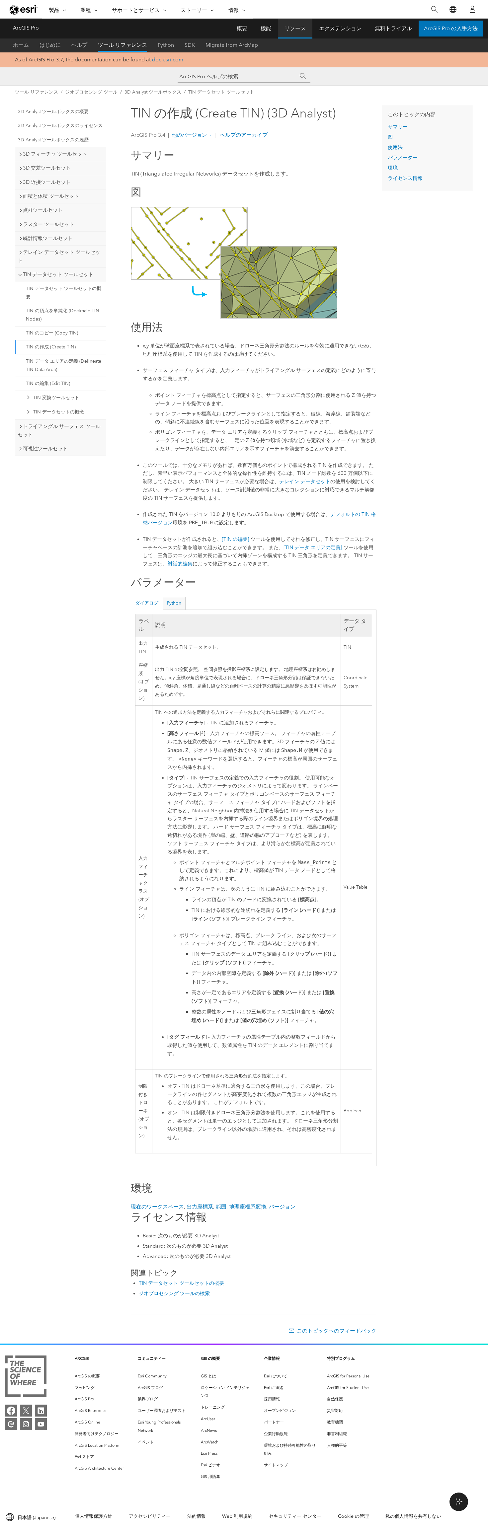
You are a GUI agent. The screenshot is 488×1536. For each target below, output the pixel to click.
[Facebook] (11, 1411)
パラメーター (403, 158)
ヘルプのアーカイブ (243, 135)
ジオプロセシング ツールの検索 (174, 1293)
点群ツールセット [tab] (43, 210)
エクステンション (340, 28)
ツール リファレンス (122, 45)
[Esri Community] (11, 1424)
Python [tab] (174, 603)
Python (166, 45)
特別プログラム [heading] (341, 1358)
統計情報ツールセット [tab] (48, 238)
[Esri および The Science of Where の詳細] (25, 1377)
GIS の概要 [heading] (210, 1358)
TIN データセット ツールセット (221, 92)
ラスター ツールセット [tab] (48, 224)
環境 (393, 168)
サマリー (398, 127)
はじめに (50, 45)
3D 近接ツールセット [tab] (47, 182)
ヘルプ (79, 45)
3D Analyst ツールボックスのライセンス (60, 125)
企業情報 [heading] (272, 1358)
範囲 (221, 1207)
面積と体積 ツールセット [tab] (51, 196)
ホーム (21, 45)
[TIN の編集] (235, 539)
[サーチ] (303, 76)
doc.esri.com (167, 59)
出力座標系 (200, 1207)
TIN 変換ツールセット (56, 398)
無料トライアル (393, 28)
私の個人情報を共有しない (413, 1516)
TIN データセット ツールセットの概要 (63, 293)
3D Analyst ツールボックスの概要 (53, 111)
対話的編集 (180, 564)
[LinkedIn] (41, 1411)
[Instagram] (26, 1424)
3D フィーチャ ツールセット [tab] (55, 154)
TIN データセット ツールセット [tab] (58, 274)
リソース (295, 28)
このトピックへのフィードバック (336, 1331)
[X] (26, 1411)
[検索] (434, 9)
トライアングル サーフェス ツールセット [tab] (59, 430)
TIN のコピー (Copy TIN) (52, 333)
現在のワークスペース (157, 1207)
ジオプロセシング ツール (91, 92)
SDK (190, 45)
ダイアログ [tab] (146, 603)
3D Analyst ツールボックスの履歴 (53, 140)
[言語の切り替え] (453, 9)
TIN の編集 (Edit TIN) (48, 383)
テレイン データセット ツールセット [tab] (59, 256)
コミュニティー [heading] (152, 1358)
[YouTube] (41, 1424)
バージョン (282, 1207)
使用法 (395, 147)
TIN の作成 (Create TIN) (51, 347)
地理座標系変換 (247, 1207)
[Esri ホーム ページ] (24, 9)
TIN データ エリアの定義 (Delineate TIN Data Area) (63, 365)
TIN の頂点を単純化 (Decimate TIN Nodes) (62, 315)
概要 (242, 28)
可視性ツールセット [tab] (45, 449)
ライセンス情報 (405, 178)
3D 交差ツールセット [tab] (47, 168)
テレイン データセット (304, 481)
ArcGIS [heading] (82, 1358)
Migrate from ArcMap (231, 45)
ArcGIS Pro (26, 28)
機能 (266, 28)
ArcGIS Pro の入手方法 (451, 28)
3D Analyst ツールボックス (152, 92)
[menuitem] (101, 1376)
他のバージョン (189, 135)
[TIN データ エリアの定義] (313, 547)
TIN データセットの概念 (58, 412)
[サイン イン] (472, 9)
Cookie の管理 (353, 1516)
